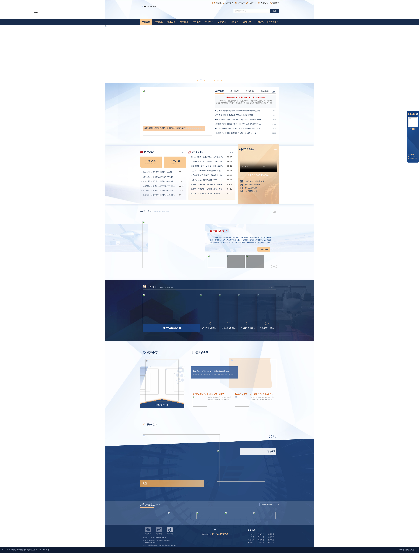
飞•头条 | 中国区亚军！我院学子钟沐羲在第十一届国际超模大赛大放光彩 (208, 171)
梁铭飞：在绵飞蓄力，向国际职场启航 (206, 193)
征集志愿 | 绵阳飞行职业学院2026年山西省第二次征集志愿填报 (159, 177)
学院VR (219, 3)
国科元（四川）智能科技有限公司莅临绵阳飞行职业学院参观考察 (208, 157)
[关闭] (36, 13)
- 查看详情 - (264, 249)
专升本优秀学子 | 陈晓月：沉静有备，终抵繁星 (208, 175)
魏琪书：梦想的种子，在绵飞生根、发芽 (206, 189)
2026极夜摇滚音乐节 (253, 185)
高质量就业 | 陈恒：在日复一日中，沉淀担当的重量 (208, 166)
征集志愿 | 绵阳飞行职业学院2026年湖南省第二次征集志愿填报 (159, 181)
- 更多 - (273, 92)
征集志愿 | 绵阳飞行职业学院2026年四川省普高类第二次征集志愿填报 (159, 172)
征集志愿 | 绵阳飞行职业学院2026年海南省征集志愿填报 (159, 195)
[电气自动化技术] (174, 244)
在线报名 (264, 3)
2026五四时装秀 (251, 188)
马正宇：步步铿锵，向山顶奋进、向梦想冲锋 (208, 184)
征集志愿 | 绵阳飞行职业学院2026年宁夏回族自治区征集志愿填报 (159, 190)
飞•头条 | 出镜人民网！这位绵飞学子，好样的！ (208, 180)
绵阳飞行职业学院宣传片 (254, 181)
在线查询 (275, 3)
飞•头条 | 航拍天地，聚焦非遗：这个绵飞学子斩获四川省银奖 (208, 161)
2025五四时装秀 (251, 191)
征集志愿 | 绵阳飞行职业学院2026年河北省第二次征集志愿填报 (159, 186)
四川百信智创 (409, 550)
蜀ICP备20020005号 (42, 550)
